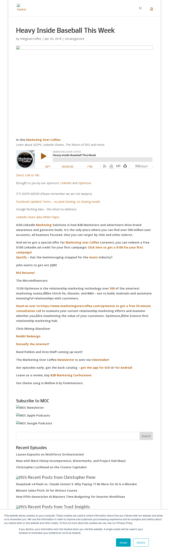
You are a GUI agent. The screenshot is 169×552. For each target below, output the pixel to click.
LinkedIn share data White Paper (37, 217)
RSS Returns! (25, 273)
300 (112, 288)
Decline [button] (141, 542)
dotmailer (101, 360)
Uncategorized (74, 39)
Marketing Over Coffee (43, 140)
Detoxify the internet (32, 344)
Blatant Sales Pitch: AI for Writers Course (46, 490)
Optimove (84, 183)
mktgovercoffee (30, 39)
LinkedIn (66, 183)
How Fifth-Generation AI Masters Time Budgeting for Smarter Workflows (70, 497)
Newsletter (66, 360)
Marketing (44, 225)
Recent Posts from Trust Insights (59, 507)
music (93, 257)
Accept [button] (123, 542)
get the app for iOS (95, 368)
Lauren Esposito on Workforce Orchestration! (50, 454)
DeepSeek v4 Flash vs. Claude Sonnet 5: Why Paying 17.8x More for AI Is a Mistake (76, 484)
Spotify (21, 257)
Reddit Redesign (28, 336)
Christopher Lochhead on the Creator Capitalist (51, 467)
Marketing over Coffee (82, 242)
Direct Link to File (27, 175)
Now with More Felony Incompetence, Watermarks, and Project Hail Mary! (71, 461)
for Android (123, 368)
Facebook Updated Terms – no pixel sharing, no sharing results (58, 202)
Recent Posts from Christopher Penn (61, 478)
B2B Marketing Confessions (71, 375)
